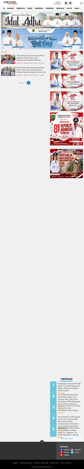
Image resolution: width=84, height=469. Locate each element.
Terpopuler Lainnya (66, 438)
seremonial (39, 8)
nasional (10, 8)
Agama (76, 8)
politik (69, 8)
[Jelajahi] (81, 3)
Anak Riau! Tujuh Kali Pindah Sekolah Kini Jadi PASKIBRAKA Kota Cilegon (69, 408)
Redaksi (15, 463)
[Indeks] (66, 3)
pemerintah (20, 8)
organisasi (60, 8)
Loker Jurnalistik (65, 463)
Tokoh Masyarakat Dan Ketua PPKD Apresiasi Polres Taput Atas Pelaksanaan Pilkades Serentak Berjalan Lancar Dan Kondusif (30, 59)
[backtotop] (42, 442)
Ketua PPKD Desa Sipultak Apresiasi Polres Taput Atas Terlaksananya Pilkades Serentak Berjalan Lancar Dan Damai (31, 71)
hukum (29, 8)
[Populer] (70, 3)
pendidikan (50, 8)
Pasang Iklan (54, 463)
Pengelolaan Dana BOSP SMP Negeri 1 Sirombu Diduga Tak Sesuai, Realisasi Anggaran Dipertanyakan (69, 387)
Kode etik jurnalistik (25, 463)
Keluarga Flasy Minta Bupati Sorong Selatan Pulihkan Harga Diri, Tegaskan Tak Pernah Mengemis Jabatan (69, 431)
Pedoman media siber (41, 463)
